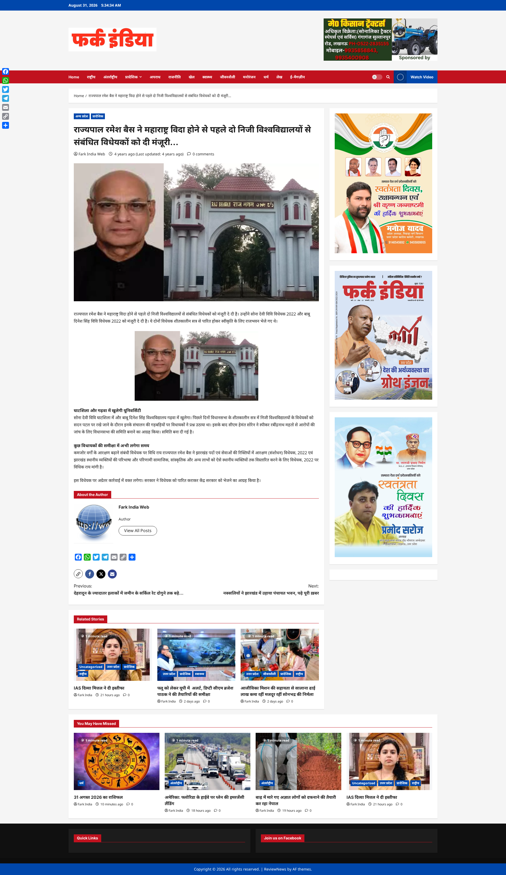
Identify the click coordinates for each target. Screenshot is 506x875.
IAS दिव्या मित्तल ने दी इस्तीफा (99, 688)
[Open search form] (388, 77)
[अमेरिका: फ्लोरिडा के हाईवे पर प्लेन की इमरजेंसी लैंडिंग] (207, 761)
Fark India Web (92, 153)
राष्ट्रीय (91, 77)
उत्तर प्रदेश (113, 666)
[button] (78, 573)
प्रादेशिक (131, 77)
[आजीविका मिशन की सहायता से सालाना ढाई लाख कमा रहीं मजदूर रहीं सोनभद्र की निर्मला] (280, 655)
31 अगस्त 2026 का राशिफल (98, 797)
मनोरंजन (249, 77)
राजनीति (174, 77)
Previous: (128, 589)
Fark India (85, 695)
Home (74, 77)
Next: (271, 589)
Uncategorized (91, 666)
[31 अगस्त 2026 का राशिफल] (116, 761)
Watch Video (422, 76)
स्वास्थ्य (207, 77)
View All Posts (138, 530)
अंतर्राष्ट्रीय (110, 77)
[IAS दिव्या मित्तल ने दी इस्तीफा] (113, 655)
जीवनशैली (227, 77)
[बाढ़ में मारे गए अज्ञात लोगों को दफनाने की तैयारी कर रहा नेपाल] (298, 761)
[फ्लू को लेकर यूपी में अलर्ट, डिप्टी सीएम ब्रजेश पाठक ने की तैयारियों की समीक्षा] (196, 655)
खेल (191, 77)
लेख (279, 77)
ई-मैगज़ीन (297, 77)
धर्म (266, 77)
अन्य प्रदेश (81, 116)
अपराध (155, 77)
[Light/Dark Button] (377, 76)
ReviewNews (275, 869)
